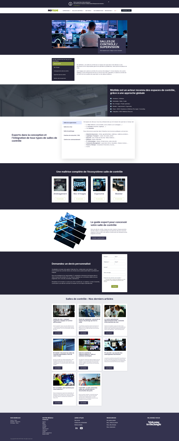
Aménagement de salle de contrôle (61, 70)
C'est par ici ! (77, 5)
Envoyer (115, 286)
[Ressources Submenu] (112, 11)
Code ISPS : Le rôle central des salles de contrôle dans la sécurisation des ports (88, 389)
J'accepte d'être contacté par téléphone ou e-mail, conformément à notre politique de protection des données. (114, 280)
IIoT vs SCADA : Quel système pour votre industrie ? (63, 388)
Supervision (66, 10)
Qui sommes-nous (98, 10)
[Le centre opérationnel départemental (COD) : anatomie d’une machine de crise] (115, 311)
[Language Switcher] (117, 11)
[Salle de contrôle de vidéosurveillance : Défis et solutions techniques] (89, 345)
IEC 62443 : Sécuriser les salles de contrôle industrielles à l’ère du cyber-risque (63, 354)
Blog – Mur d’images (111, 424)
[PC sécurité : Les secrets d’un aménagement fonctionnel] (115, 345)
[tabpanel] (108, 134)
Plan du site (77, 420)
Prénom (106, 256)
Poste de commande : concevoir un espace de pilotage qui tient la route (89, 320)
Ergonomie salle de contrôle (60, 74)
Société (106, 267)
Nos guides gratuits (111, 420)
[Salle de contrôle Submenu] (84, 11)
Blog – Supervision (111, 427)
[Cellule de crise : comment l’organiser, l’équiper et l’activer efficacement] (64, 311)
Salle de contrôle (77, 10)
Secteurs (88, 10)
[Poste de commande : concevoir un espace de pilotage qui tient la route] (89, 311)
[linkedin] (77, 428)
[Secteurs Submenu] (92, 11)
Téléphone (106, 261)
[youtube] (81, 428)
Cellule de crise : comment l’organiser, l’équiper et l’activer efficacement (62, 320)
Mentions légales (78, 424)
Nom (116, 256)
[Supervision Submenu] (70, 11)
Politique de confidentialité (81, 422)
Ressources (108, 10)
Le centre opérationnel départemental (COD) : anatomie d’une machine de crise (114, 320)
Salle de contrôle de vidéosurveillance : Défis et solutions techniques (87, 354)
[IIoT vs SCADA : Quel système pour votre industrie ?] (64, 380)
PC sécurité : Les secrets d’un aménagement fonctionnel (113, 353)
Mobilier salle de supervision (60, 78)
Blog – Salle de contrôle (112, 422)
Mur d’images (57, 67)
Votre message (107, 272)
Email (116, 261)
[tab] (72, 122)
